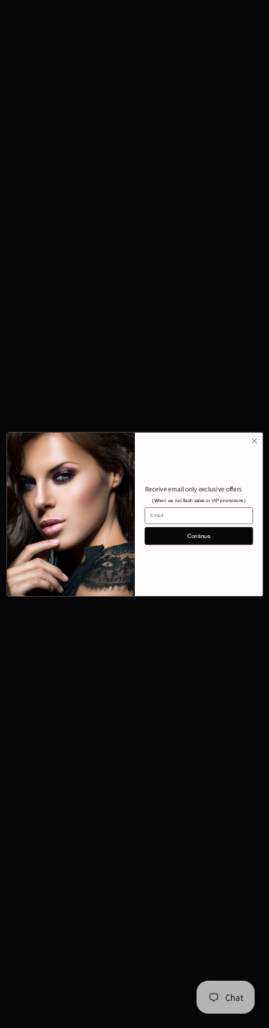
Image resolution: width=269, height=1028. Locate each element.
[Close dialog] (254, 440)
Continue (198, 535)
